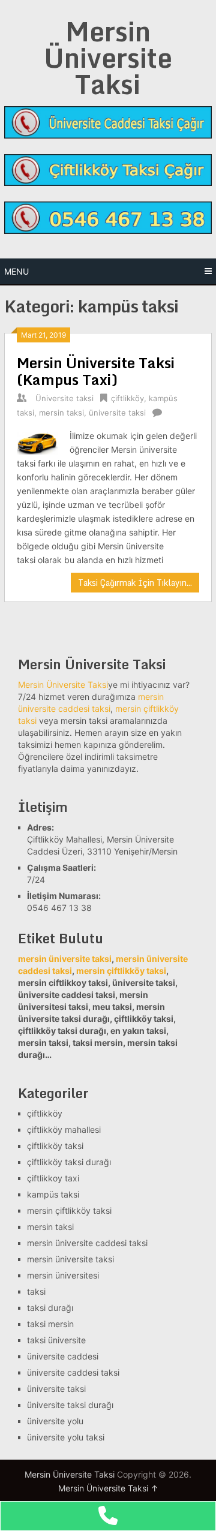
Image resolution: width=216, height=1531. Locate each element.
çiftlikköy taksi (55, 1146)
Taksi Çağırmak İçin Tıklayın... (135, 582)
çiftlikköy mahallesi (64, 1129)
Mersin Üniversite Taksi (108, 58)
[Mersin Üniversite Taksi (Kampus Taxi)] (37, 442)
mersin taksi (61, 412)
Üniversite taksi (64, 398)
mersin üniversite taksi (70, 1259)
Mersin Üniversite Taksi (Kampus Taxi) (96, 371)
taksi (36, 1291)
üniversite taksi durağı (70, 1405)
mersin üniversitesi (63, 1275)
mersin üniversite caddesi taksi (87, 1243)
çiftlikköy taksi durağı (69, 1162)
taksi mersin (50, 1324)
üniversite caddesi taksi (73, 1372)
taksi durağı (50, 1308)
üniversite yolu (55, 1421)
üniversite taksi (117, 412)
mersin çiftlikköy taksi (121, 970)
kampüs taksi (53, 1194)
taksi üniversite (56, 1340)
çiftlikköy (127, 398)
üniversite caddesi (62, 1356)
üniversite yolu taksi (65, 1437)
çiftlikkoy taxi (53, 1178)
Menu (16, 271)
